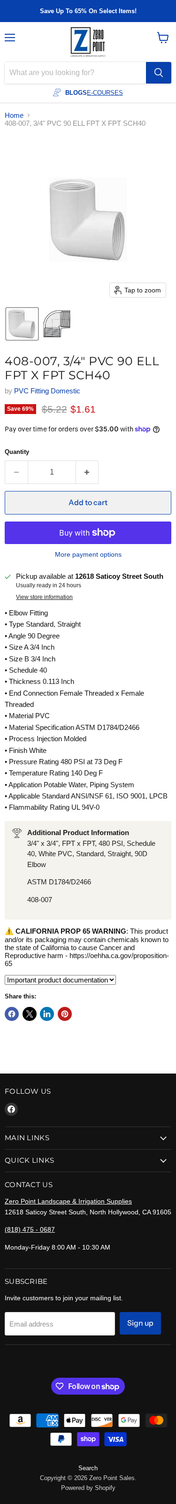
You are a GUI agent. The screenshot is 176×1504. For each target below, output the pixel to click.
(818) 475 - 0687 (30, 1229)
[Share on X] (30, 1014)
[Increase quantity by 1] (87, 472)
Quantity (17, 451)
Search (88, 1468)
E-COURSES (105, 92)
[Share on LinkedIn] (47, 1014)
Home (14, 115)
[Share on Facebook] (12, 1014)
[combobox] (75, 73)
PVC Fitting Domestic (47, 391)
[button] (22, 324)
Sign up (140, 1323)
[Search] (158, 73)
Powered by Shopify (88, 1487)
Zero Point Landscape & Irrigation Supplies (68, 1201)
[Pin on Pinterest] (65, 1014)
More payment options (88, 554)
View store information (44, 597)
